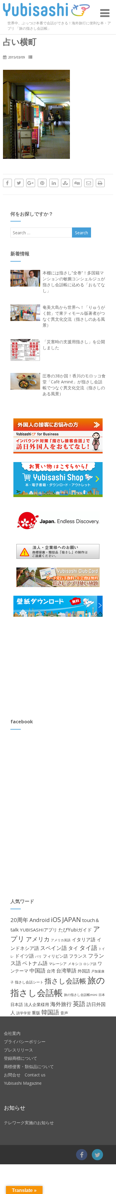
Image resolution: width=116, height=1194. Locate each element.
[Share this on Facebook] (7, 183)
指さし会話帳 (65, 981)
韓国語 (50, 1012)
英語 (79, 1003)
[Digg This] (77, 183)
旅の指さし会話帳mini (80, 994)
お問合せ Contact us (25, 1075)
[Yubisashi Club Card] (58, 577)
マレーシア (58, 963)
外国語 (84, 971)
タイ (73, 948)
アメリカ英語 (60, 940)
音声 (64, 1013)
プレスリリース (18, 1050)
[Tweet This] (19, 183)
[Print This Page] (100, 183)
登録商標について (20, 1058)
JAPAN (71, 919)
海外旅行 (61, 1004)
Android (39, 919)
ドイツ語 (24, 956)
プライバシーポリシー (25, 1041)
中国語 (37, 970)
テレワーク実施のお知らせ (29, 1122)
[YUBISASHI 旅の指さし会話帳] (46, 17)
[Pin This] (42, 183)
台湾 (51, 971)
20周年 (19, 919)
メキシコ (75, 963)
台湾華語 (66, 970)
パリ (38, 956)
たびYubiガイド (75, 929)
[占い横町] (36, 157)
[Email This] (88, 183)
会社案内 (12, 1033)
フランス (78, 956)
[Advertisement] (55, 667)
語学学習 (23, 1013)
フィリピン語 (55, 956)
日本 (101, 994)
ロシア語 (89, 963)
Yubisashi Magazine (23, 1083)
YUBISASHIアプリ (38, 930)
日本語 (16, 1004)
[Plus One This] (30, 183)
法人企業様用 (36, 1004)
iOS (56, 919)
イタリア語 (83, 939)
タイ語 (88, 948)
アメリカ (38, 939)
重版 (36, 1013)
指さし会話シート (29, 982)
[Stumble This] (65, 183)
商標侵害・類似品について (29, 1066)
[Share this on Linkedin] (53, 183)
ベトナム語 (35, 963)
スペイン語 (53, 947)
